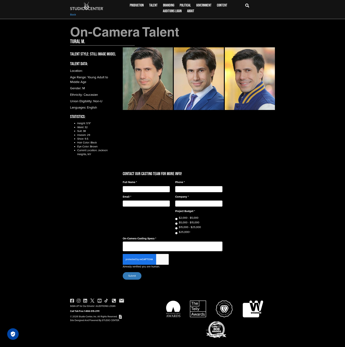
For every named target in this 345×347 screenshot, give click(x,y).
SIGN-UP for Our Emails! (82, 306)
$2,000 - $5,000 (188, 218)
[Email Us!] (121, 300)
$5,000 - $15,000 (189, 222)
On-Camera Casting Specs (139, 238)
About (190, 11)
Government (203, 5)
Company (182, 197)
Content (222, 5)
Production (137, 5)
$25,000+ (184, 232)
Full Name (130, 182)
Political (185, 5)
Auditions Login (172, 11)
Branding (168, 5)
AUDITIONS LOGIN (105, 306)
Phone (180, 182)
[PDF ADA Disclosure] (120, 316)
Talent (153, 5)
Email (127, 197)
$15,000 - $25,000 (190, 227)
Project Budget (185, 211)
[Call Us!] (114, 300)
